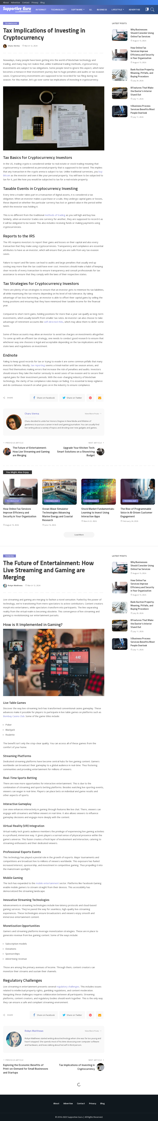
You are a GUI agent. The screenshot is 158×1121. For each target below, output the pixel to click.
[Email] (100, 398)
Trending (9, 556)
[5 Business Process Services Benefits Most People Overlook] (119, 111)
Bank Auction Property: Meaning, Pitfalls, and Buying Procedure (142, 73)
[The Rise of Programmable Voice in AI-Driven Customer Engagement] (138, 492)
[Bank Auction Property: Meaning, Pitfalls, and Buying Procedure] (119, 75)
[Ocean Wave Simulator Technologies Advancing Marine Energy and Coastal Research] (59, 492)
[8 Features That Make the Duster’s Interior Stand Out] (119, 93)
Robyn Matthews (15, 585)
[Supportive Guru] (17, 9)
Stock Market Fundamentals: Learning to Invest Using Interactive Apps (97, 512)
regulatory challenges (67, 986)
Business (9, 1093)
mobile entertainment (47, 883)
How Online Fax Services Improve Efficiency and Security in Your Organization (142, 53)
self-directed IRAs (53, 321)
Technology (11, 23)
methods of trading (55, 215)
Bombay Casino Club (14, 716)
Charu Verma (14, 46)
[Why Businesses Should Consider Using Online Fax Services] (119, 35)
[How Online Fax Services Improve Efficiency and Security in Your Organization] (119, 55)
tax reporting (38, 365)
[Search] (152, 9)
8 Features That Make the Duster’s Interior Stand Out (142, 91)
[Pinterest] (90, 398)
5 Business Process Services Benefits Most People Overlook (143, 109)
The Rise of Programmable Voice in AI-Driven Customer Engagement (136, 512)
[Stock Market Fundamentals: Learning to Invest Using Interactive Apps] (98, 492)
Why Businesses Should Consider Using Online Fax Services (142, 33)
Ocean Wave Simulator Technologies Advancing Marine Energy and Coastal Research (57, 514)
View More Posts (92, 413)
